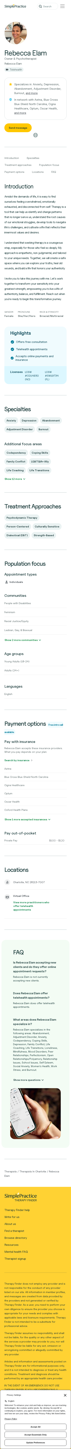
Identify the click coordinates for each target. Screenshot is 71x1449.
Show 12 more (13, 478)
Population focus (49, 164)
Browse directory (15, 1238)
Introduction (12, 157)
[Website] (35, 135)
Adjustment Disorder (20, 429)
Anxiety (11, 420)
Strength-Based (44, 535)
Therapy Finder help (17, 1210)
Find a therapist (14, 1231)
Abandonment (51, 420)
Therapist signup (15, 1258)
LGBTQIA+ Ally (40, 461)
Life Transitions (39, 470)
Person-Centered (18, 526)
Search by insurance (16, 760)
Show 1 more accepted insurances (26, 819)
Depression (29, 420)
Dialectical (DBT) (17, 535)
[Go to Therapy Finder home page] (15, 6)
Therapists (10, 1171)
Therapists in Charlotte (32, 1171)
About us (10, 1224)
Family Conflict (16, 461)
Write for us (11, 1217)
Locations (38, 171)
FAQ (53, 171)
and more (32, 93)
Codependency (16, 452)
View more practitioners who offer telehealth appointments (31, 906)
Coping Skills (40, 452)
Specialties (33, 157)
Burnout (43, 429)
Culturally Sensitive (47, 526)
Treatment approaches (18, 164)
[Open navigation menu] (62, 6)
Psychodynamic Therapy (22, 517)
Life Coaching (15, 470)
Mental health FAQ (16, 1251)
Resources (11, 1245)
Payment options (14, 171)
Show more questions (26, 1079)
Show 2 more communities (21, 639)
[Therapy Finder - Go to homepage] (34, 1198)
